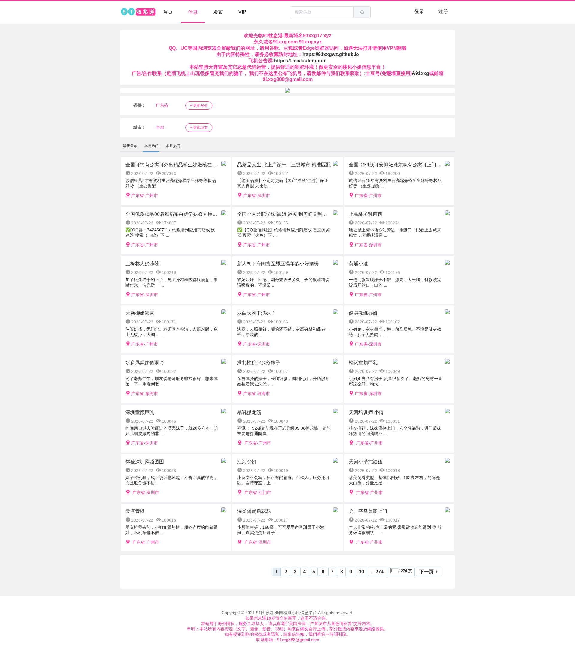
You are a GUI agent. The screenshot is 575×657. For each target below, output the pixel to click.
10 (361, 571)
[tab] (130, 146)
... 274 (377, 571)
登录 (419, 11)
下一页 (426, 571)
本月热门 (173, 146)
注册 (443, 11)
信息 (193, 12)
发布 (218, 12)
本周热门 (151, 146)
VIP (242, 12)
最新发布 (130, 146)
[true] (362, 12)
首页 (167, 12)
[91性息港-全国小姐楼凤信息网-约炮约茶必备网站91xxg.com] (138, 12)
